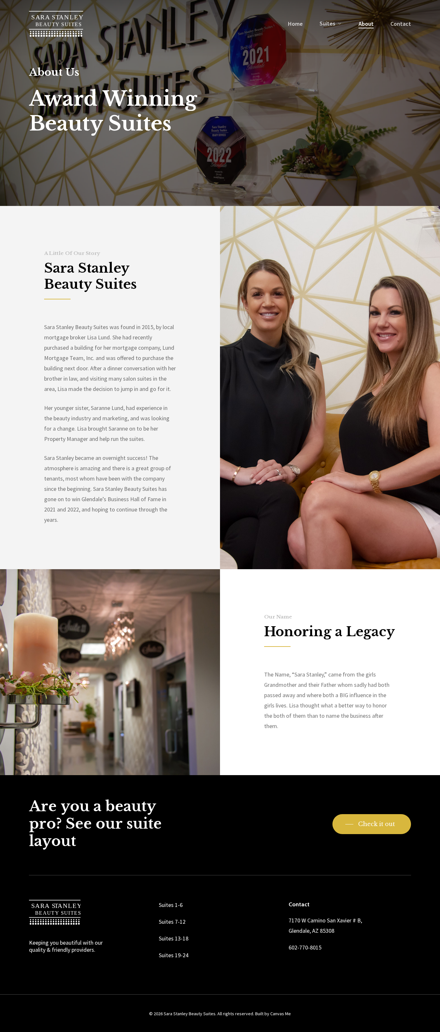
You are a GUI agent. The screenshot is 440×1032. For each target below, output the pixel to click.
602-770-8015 (305, 947)
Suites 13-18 (173, 938)
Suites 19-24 (173, 955)
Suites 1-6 (171, 905)
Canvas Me (280, 1014)
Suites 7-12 (172, 921)
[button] (371, 824)
